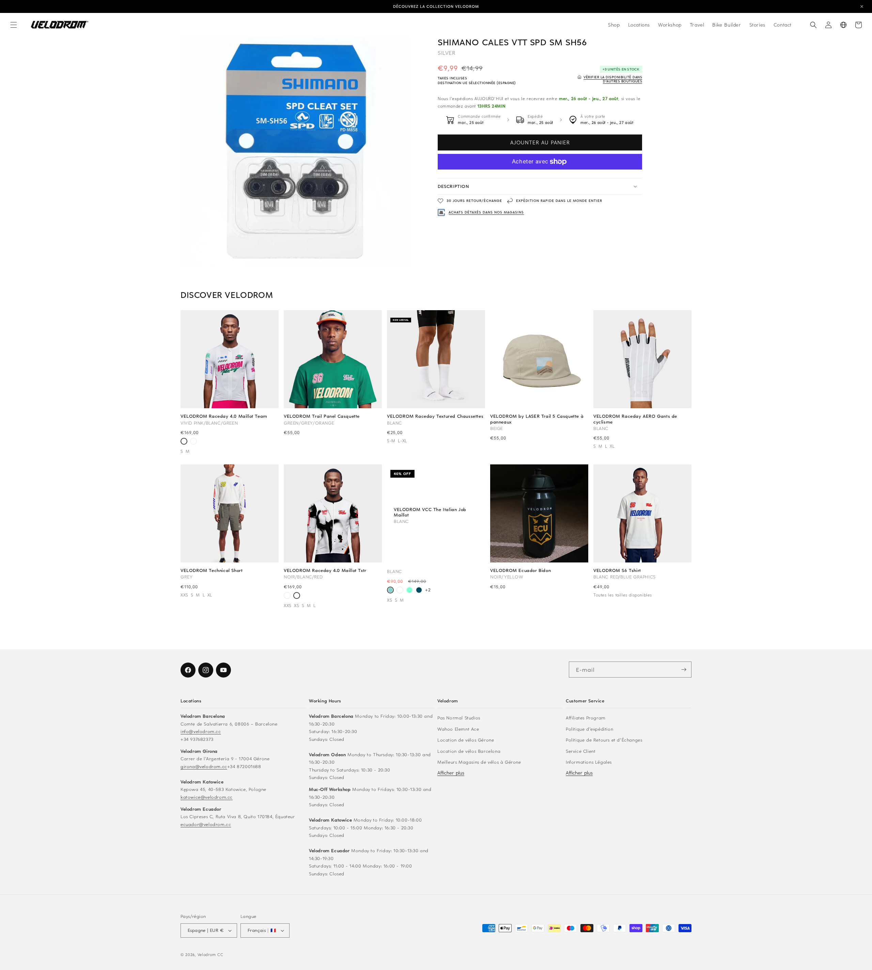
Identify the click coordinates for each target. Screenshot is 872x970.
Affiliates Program (586, 717)
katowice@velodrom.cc (207, 797)
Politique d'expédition (589, 729)
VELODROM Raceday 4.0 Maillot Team (224, 416)
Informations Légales (589, 762)
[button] (13, 24)
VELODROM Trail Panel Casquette (322, 416)
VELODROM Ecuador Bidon (520, 570)
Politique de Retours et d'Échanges (604, 740)
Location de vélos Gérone (465, 740)
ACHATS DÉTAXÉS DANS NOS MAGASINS (486, 212)
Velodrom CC (210, 954)
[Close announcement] (862, 6)
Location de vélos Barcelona (468, 751)
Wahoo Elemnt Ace (458, 729)
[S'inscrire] (683, 670)
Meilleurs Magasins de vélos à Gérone (479, 762)
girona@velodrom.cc (204, 766)
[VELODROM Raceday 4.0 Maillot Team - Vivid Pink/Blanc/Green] (184, 442)
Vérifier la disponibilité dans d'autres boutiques (612, 79)
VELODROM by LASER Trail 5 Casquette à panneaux (536, 418)
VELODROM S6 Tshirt (617, 570)
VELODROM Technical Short (212, 570)
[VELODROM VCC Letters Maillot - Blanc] (399, 591)
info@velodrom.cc (201, 731)
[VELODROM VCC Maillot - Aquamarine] (409, 591)
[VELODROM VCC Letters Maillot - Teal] (419, 591)
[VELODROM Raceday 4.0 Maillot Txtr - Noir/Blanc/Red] (193, 442)
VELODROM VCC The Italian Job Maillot (430, 512)
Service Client (580, 751)
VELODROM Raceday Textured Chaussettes (435, 416)
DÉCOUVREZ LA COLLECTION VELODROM (436, 6)
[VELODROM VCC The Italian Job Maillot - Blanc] (390, 591)
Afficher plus (450, 772)
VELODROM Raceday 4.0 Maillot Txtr (325, 570)
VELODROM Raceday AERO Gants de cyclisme (635, 418)
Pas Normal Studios (458, 717)
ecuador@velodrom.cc (206, 824)
